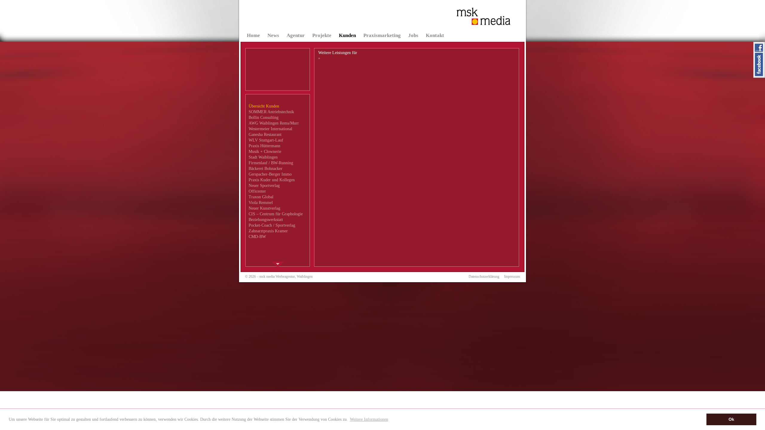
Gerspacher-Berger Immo (270, 174)
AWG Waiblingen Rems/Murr (274, 123)
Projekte (321, 35)
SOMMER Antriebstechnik (271, 112)
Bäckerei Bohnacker (265, 168)
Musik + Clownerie (265, 151)
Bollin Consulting (264, 117)
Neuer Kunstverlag (264, 208)
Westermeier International (270, 129)
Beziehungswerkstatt (266, 219)
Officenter (257, 191)
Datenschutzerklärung (484, 276)
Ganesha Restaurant (265, 134)
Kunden (347, 35)
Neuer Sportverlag (264, 185)
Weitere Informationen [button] (369, 419)
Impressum (512, 276)
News (273, 35)
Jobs (413, 35)
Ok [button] (731, 419)
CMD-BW (257, 236)
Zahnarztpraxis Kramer (268, 231)
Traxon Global (261, 197)
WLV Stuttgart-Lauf (266, 140)
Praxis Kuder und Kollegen (272, 180)
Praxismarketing (382, 35)
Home (253, 35)
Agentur (296, 35)
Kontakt (435, 35)
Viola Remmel (261, 202)
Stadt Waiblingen (263, 157)
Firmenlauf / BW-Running (271, 163)
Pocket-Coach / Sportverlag (272, 225)
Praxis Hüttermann (264, 146)
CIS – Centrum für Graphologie (276, 214)
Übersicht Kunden (264, 106)
